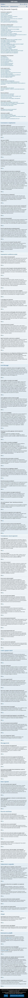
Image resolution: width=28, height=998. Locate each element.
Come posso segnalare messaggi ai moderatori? (9, 49)
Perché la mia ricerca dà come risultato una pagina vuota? (11, 96)
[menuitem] (3, 4)
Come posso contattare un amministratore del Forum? (10, 118)
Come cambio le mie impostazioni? (7, 25)
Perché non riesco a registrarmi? (6, 15)
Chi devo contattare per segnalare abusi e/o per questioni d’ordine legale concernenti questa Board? (13, 117)
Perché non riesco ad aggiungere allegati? (8, 47)
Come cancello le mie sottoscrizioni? (7, 105)
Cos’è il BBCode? (4, 56)
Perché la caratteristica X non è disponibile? (8, 115)
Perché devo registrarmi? (5, 13)
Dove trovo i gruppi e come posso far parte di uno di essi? (11, 72)
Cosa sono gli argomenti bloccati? (6, 64)
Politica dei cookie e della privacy (16, 995)
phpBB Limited (8, 938)
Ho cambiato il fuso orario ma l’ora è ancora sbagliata (10, 29)
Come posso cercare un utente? (6, 97)
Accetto (6, 995)
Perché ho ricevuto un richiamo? (6, 48)
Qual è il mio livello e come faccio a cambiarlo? (9, 33)
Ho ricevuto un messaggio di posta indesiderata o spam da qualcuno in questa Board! (13, 84)
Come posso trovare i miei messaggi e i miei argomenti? (10, 98)
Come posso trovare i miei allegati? (7, 110)
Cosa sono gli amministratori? (6, 69)
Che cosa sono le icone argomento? (7, 65)
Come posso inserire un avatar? (6, 32)
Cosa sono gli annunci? (5, 62)
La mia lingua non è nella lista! (6, 30)
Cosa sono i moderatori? (5, 70)
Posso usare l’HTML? (4, 57)
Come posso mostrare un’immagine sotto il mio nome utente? (11, 31)
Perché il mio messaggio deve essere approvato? (9, 51)
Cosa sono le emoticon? (5, 58)
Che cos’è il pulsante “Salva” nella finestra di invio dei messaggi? (12, 50)
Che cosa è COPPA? (4, 14)
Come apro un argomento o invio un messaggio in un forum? (11, 39)
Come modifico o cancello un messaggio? (8, 40)
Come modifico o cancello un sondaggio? (8, 45)
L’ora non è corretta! (4, 28)
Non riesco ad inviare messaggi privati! (7, 80)
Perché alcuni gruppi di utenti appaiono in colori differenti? (11, 74)
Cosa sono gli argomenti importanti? (7, 63)
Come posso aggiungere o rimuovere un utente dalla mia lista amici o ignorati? (13, 90)
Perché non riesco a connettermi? (6, 17)
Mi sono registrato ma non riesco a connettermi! (9, 16)
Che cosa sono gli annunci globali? (7, 61)
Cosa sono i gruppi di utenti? (6, 71)
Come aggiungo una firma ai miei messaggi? (8, 41)
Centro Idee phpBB (4, 950)
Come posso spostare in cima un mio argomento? (9, 52)
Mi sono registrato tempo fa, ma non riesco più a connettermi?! (11, 18)
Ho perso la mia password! (5, 19)
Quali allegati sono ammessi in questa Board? (9, 109)
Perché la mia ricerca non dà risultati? (7, 95)
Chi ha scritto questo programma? (7, 114)
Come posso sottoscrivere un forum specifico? (9, 104)
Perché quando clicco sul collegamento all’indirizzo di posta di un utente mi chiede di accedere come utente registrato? (13, 35)
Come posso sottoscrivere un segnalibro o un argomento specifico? (12, 103)
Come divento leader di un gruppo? (7, 73)
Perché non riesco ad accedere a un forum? (8, 46)
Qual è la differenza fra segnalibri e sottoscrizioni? (9, 102)
